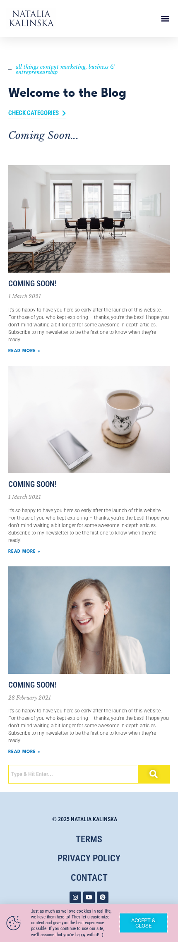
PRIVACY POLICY (89, 858)
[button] (165, 18)
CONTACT (89, 877)
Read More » (24, 351)
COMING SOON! (32, 283)
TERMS (89, 839)
